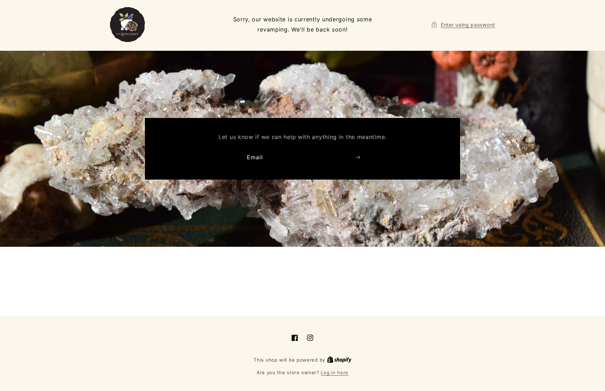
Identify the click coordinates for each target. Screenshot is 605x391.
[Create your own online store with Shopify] (339, 360)
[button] (463, 24)
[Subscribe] (357, 157)
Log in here (334, 372)
